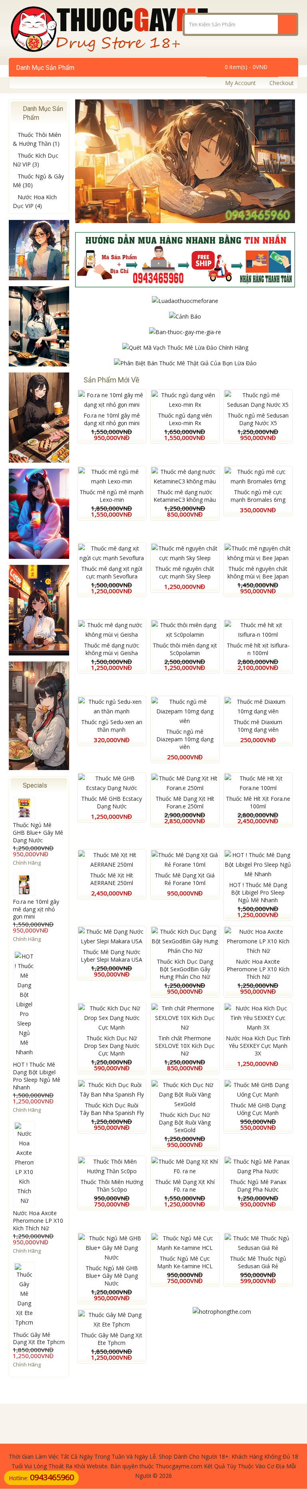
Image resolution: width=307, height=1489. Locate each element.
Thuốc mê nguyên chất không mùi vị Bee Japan (258, 572)
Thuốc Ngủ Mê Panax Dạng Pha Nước (258, 1185)
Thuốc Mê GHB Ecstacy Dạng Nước (111, 802)
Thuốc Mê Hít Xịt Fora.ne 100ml (258, 802)
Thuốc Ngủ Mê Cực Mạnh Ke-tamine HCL (185, 1262)
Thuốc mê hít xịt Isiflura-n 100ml (258, 649)
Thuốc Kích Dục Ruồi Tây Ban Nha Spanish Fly (112, 1109)
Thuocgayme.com (178, 1466)
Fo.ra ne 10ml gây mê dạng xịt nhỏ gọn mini (36, 909)
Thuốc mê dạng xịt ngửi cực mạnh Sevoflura (111, 572)
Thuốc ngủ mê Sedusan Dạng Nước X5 (258, 419)
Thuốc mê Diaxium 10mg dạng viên (257, 725)
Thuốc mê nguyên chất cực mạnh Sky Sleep (184, 572)
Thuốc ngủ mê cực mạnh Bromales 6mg (258, 495)
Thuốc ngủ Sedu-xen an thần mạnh (111, 725)
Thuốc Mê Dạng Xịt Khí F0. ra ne (185, 1185)
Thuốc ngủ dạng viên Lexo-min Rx (185, 419)
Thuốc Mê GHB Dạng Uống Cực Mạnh (257, 1109)
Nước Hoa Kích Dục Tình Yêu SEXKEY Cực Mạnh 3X (258, 1045)
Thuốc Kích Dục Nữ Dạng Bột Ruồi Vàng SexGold (185, 1122)
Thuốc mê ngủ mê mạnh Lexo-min (112, 495)
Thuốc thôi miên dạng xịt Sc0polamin (185, 649)
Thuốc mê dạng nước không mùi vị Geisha (111, 649)
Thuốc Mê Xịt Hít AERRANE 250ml (111, 879)
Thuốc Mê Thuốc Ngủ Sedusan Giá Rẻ (258, 1262)
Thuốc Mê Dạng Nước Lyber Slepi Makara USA (111, 955)
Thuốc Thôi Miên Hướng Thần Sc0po (111, 1185)
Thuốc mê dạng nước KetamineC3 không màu (185, 495)
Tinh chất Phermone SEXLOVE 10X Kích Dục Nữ (185, 1045)
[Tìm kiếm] (287, 24)
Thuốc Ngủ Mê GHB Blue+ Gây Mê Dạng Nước (38, 832)
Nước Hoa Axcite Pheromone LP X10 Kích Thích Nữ (38, 1220)
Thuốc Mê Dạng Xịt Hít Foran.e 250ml (184, 802)
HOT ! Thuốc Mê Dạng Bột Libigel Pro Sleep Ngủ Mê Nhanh (36, 1076)
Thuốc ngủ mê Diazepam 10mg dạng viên (184, 739)
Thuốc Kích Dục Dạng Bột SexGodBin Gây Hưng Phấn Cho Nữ (185, 969)
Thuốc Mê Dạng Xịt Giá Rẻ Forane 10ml (185, 879)
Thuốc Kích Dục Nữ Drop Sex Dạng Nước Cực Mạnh (112, 1045)
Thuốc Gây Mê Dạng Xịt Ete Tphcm (39, 1338)
